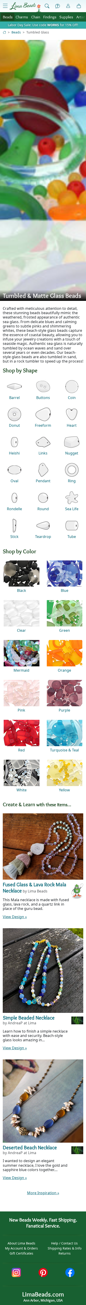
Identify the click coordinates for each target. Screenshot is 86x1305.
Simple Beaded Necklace (29, 1017)
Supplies (66, 16)
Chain (35, 16)
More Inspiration (43, 1192)
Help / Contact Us (64, 1243)
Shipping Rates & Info (64, 1248)
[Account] (68, 6)
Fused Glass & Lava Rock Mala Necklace (34, 887)
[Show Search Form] (47, 6)
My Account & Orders (21, 1248)
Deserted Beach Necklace (30, 1147)
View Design (15, 916)
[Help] (57, 6)
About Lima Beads (21, 1243)
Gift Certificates (21, 1253)
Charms (22, 16)
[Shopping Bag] (79, 6)
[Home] (4, 32)
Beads (8, 16)
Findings (49, 16)
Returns (64, 1253)
